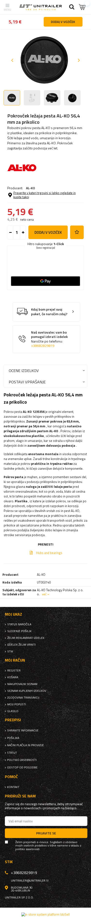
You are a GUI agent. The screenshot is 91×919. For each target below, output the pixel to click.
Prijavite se (46, 833)
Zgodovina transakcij (23, 697)
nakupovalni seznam (22, 684)
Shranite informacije (23, 730)
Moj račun (15, 660)
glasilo (12, 711)
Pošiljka (13, 738)
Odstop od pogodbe (22, 767)
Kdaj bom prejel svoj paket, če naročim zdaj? (49, 311)
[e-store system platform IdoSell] (45, 914)
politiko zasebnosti (22, 760)
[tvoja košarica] (82, 7)
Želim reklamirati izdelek (25, 637)
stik (10, 651)
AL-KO (30, 187)
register (14, 670)
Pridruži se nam (20, 796)
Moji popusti (16, 704)
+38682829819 (42, 345)
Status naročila (19, 624)
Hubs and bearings (49, 552)
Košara (12, 677)
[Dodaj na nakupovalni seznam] (77, 232)
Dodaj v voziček (48, 232)
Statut (12, 752)
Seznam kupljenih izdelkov (26, 690)
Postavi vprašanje (27, 382)
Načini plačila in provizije (25, 745)
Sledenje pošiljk (19, 631)
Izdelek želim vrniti (21, 644)
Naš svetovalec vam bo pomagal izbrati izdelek (49, 339)
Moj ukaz (13, 614)
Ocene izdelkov (24, 370)
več (44, 594)
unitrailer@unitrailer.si (30, 880)
